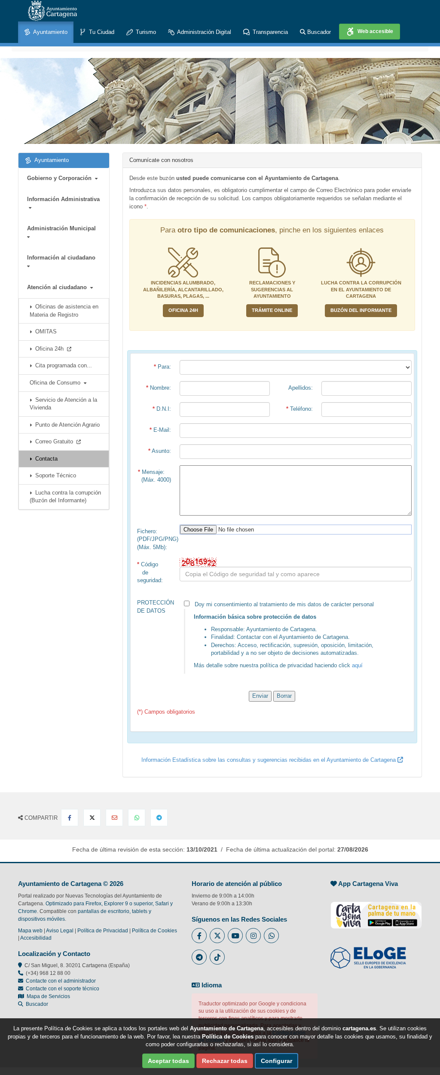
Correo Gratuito (54, 441)
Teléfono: (299, 409)
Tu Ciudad (100, 32)
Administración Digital (203, 32)
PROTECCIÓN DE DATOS (155, 606)
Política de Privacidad (102, 931)
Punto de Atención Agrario (66, 424)
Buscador (318, 32)
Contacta (45, 458)
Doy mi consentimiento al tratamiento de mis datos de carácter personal (281, 634)
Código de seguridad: (150, 572)
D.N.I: (162, 409)
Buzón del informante (360, 310)
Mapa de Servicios (47, 996)
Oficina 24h (49, 348)
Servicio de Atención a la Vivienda (63, 404)
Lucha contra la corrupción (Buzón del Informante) (65, 496)
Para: (162, 366)
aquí (357, 665)
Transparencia (269, 32)
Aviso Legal (59, 931)
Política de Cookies (154, 931)
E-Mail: (160, 430)
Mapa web (30, 931)
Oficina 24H (183, 310)
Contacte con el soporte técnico (62, 989)
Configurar (276, 1060)
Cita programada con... (62, 365)
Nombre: (158, 388)
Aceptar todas (168, 1060)
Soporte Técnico (54, 475)
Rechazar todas (225, 1060)
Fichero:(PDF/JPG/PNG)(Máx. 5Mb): (156, 539)
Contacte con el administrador (61, 981)
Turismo (145, 32)
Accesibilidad (36, 938)
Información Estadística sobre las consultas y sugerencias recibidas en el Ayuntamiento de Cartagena (269, 760)
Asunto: (159, 451)
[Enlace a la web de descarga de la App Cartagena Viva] (376, 910)
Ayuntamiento (49, 32)
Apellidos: (300, 388)
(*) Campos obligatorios (166, 712)
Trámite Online (272, 310)
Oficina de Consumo (57, 382)
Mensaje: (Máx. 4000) (154, 476)
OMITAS (44, 331)
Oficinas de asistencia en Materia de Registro (64, 310)
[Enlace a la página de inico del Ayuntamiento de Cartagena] (52, 10)
